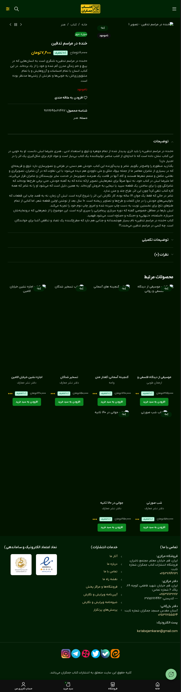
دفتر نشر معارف (69, 383)
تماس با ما (110, 571)
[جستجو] (16, 8)
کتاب (73, 25)
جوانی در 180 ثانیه (111, 503)
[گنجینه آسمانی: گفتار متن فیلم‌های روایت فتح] (112, 329)
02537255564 (168, 615)
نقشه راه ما (110, 579)
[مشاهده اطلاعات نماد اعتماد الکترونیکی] (46, 564)
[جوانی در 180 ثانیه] (112, 454)
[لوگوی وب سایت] (90, 9)
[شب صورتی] (154, 454)
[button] (154, 402)
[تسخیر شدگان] (69, 329)
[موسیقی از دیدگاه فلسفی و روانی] (154, 329)
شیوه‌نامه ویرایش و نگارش (99, 602)
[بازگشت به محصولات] (15, 24)
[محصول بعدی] (10, 24)
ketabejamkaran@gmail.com (157, 631)
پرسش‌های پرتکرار (105, 610)
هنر (63, 25)
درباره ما (112, 564)
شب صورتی (154, 503)
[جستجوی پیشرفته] (7, 8)
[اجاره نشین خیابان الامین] (27, 329)
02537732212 (168, 594)
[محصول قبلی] (21, 24)
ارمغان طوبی (154, 383)
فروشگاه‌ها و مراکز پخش (101, 587)
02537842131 (169, 573)
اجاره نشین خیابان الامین (26, 377)
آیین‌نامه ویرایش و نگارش (100, 594)
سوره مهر (81, 34)
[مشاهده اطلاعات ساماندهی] (21, 564)
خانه (84, 25)
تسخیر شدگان (69, 377)
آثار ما (113, 556)
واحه (112, 383)
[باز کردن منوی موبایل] (174, 8)
